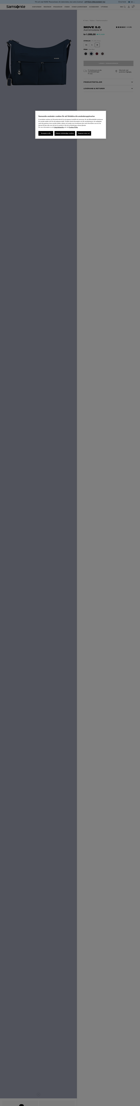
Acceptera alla (46, 133)
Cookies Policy (73, 127)
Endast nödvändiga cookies (65, 133)
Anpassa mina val (84, 133)
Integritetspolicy (59, 127)
